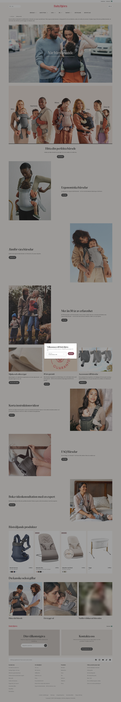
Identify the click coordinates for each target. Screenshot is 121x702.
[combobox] (56, 354)
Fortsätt (71, 353)
